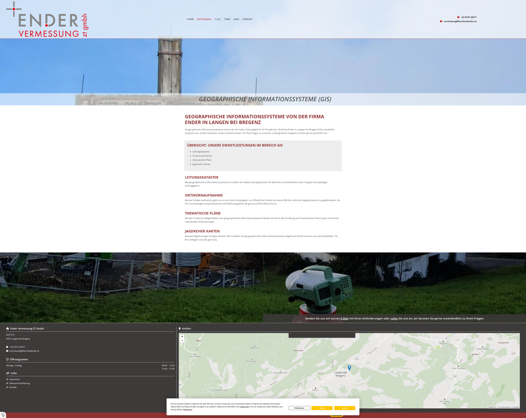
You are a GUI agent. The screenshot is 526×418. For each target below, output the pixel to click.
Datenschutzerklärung (19, 383)
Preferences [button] (187, 410)
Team (227, 19)
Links (236, 19)
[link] (204, 19)
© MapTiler (492, 407)
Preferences (299, 408)
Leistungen (203, 19)
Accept (345, 408)
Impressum (14, 379)
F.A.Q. (218, 19)
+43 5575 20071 (469, 17)
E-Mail (345, 318)
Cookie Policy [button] (244, 407)
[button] (349, 368)
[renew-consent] (3, 415)
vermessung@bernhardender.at (460, 21)
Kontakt (248, 19)
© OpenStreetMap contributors (508, 407)
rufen (394, 318)
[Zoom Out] (182, 341)
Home (190, 19)
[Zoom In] (182, 336)
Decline (322, 408)
